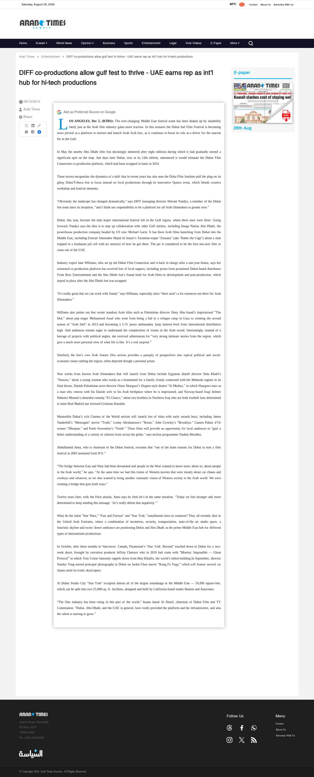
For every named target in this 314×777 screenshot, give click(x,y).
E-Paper (216, 43)
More (233, 43)
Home (23, 43)
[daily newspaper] (263, 103)
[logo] (42, 24)
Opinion (86, 43)
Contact (253, 5)
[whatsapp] (26, 133)
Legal (173, 43)
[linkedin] (33, 127)
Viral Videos (194, 43)
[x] (242, 740)
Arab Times (26, 56)
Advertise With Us (284, 5)
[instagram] (229, 740)
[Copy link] (39, 127)
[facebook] (33, 133)
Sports (128, 43)
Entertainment (151, 43)
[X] (26, 127)
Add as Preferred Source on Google (89, 112)
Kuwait (40, 43)
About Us (265, 5)
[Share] (39, 132)
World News (64, 43)
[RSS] (254, 740)
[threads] (229, 728)
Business (109, 43)
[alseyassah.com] (30, 754)
